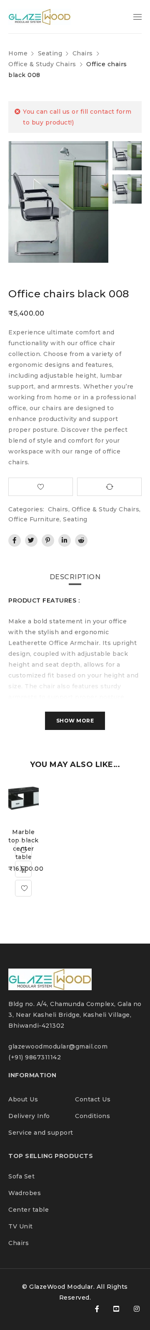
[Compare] (23, 850)
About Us (24, 1099)
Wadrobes (24, 1193)
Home (18, 53)
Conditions (92, 1116)
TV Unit (20, 1226)
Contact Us (92, 1099)
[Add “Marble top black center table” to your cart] (23, 869)
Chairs (82, 53)
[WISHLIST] (40, 487)
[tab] (75, 577)
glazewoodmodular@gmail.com (58, 1046)
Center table (28, 1209)
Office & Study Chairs (42, 64)
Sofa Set (21, 1176)
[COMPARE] (109, 487)
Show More (75, 720)
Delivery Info (29, 1116)
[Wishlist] (23, 888)
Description (75, 577)
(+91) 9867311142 (34, 1057)
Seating (50, 53)
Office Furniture (34, 519)
